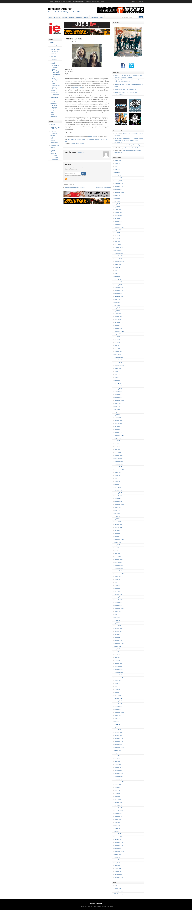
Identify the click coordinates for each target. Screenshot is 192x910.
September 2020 (119, 366)
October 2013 (118, 605)
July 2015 (117, 545)
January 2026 (118, 181)
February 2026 (118, 178)
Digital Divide (55, 72)
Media (53, 83)
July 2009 (117, 753)
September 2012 (119, 643)
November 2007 (118, 811)
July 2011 (117, 683)
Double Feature (56, 74)
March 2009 (117, 764)
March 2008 (117, 799)
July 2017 (117, 475)
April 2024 (117, 241)
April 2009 (117, 761)
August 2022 (117, 299)
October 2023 (118, 259)
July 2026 (117, 163)
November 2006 (118, 845)
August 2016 (117, 507)
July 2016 (117, 510)
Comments (140, 1)
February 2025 (118, 212)
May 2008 (117, 793)
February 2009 (118, 767)
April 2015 (117, 553)
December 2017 (118, 461)
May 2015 (117, 550)
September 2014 (119, 574)
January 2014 (118, 597)
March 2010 (117, 730)
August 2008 (117, 785)
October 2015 (118, 536)
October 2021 (118, 328)
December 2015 (118, 530)
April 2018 (117, 449)
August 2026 (117, 160)
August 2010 (117, 715)
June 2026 (117, 166)
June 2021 (117, 340)
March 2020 (117, 383)
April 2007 (117, 831)
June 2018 (117, 444)
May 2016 (117, 516)
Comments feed (118, 891)
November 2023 (118, 256)
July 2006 (117, 857)
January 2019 (118, 423)
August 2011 (117, 681)
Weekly (101, 17)
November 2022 (118, 290)
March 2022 (117, 313)
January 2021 (118, 354)
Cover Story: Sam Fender (132, 148)
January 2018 (118, 458)
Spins (77, 143)
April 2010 (117, 727)
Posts (133, 1)
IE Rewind (71, 17)
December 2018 (118, 426)
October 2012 (118, 640)
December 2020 (118, 357)
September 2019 (119, 400)
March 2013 (117, 626)
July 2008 (117, 787)
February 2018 (118, 455)
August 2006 (117, 854)
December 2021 (118, 322)
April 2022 (117, 311)
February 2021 (118, 351)
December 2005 (118, 877)
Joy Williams (98, 139)
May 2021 (117, 342)
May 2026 (117, 169)
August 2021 (117, 334)
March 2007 (117, 834)
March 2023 (117, 279)
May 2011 (117, 689)
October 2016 (118, 501)
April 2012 (117, 657)
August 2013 (117, 611)
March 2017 (117, 487)
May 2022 (117, 308)
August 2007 (117, 819)
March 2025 (117, 209)
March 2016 (117, 522)
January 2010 (118, 735)
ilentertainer (67, 41)
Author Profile (80, 152)
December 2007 (118, 808)
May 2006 (117, 863)
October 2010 (118, 709)
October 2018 (118, 432)
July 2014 (117, 579)
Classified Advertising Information (55, 157)
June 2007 (117, 825)
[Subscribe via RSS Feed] (66, 179)
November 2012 (118, 637)
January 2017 (118, 493)
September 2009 (119, 747)
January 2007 (118, 839)
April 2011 (117, 692)
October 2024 (118, 224)
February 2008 (118, 802)
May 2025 (117, 204)
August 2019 (117, 403)
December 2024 (118, 218)
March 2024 (117, 244)
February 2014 (118, 594)
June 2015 (117, 548)
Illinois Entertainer (60, 9)
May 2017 (117, 481)
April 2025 (117, 207)
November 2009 (118, 741)
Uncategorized (94, 17)
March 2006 (117, 868)
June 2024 (117, 235)
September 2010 (119, 712)
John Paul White (90, 139)
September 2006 (119, 851)
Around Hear (55, 65)
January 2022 (118, 319)
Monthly (86, 17)
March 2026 (117, 175)
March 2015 (117, 556)
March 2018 (117, 452)
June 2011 (117, 686)
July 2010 (117, 718)
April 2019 (117, 415)
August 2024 (117, 230)
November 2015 (118, 533)
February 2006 (118, 871)
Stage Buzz (53, 116)
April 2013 (117, 623)
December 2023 (118, 253)
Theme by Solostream (107, 906)
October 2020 (118, 363)
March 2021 (117, 348)
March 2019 (117, 418)
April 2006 (117, 865)
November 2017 (118, 464)
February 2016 (118, 524)
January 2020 (118, 389)
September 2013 (119, 608)
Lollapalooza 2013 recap (103, 187)
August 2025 (117, 195)
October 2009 (118, 744)
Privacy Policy (54, 142)
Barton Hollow (72, 139)
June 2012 (117, 652)
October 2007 (118, 813)
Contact (52, 135)
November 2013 (118, 602)
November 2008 (118, 776)
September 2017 (119, 470)
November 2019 (118, 394)
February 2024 (118, 247)
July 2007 (117, 822)
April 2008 (117, 796)
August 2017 (117, 472)
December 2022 (118, 287)
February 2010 (118, 733)
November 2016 (118, 498)
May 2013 (117, 620)
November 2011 (118, 672)
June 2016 (117, 513)
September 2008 (119, 782)
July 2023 (117, 267)
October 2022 (118, 293)
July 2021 (117, 337)
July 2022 (117, 302)
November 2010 (118, 707)
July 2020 (117, 371)
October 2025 (118, 189)
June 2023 (117, 270)
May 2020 (117, 377)
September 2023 (119, 261)
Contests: (51, 1)
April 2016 (117, 519)
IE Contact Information (78, 1)
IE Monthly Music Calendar (92, 1)
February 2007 (118, 837)
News (52, 112)
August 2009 (117, 750)
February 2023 (118, 282)
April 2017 (117, 484)
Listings (102, 1)
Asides (50, 17)
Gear (53, 78)
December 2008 (118, 773)
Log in (116, 885)
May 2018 (117, 446)
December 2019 (118, 392)
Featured (64, 17)
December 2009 (118, 738)
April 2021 (117, 345)
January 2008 (118, 805)
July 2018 (117, 441)
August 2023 (117, 264)
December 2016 (118, 496)
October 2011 (118, 675)
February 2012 (118, 663)
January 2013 (118, 631)
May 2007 (117, 828)
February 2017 (118, 490)
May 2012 (117, 654)
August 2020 (117, 368)
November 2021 (118, 325)
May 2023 (117, 273)
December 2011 (118, 669)
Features (52, 90)
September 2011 (119, 678)
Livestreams (79, 17)
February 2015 (118, 559)
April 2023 (117, 276)
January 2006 (118, 874)
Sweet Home (55, 89)
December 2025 (118, 183)
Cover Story (57, 17)
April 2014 (117, 588)
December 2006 (118, 842)
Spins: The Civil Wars (73, 38)
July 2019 (117, 406)
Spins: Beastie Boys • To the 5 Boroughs (125, 89)
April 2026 (117, 172)
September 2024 (119, 227)
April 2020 (117, 380)
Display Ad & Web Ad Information (63, 1)
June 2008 (117, 790)
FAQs (51, 137)
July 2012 (117, 649)
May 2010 (117, 724)
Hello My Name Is (55, 49)
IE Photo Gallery (54, 94)
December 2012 (118, 634)
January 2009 (118, 770)
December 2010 (118, 704)
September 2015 (119, 539)
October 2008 (118, 779)
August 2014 (117, 576)
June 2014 (117, 582)
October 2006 (118, 848)
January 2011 (118, 701)
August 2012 (117, 646)
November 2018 (118, 429)
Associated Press (77, 87)
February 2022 (118, 316)
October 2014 (118, 571)
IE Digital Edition (55, 92)
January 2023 (118, 285)
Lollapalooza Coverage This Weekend (74, 187)
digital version (92, 136)
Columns (52, 63)
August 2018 (117, 438)
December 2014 (118, 565)
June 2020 (117, 374)
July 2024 (117, 233)
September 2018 (119, 435)
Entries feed (117, 888)
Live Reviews (54, 109)
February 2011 (118, 698)
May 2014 (117, 585)
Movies (52, 111)
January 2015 (118, 562)
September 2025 (119, 192)
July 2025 (117, 198)
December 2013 (118, 600)
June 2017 (117, 478)
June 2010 (117, 721)
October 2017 (118, 467)
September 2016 (119, 504)
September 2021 (119, 331)
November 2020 (118, 360)
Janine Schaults (80, 139)
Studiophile (55, 87)
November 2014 (118, 568)
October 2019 (118, 397)
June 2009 (117, 756)
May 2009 (117, 759)
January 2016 (118, 527)
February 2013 (118, 628)
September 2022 (119, 296)
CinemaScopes (56, 71)
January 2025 (118, 215)
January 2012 (118, 666)
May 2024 (117, 238)
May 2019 (117, 412)
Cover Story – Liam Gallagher (134, 145)
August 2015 (117, 542)
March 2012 (117, 660)
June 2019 (117, 409)
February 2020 (118, 386)
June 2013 (117, 617)
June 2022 (117, 305)
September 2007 (119, 816)
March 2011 (117, 695)
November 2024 (118, 221)
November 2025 (118, 186)
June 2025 (117, 201)
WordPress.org (118, 894)
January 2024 (118, 250)
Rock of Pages (56, 85)
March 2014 (117, 591)
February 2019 (118, 420)
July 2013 (117, 614)
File (53, 76)
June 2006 (117, 860)
